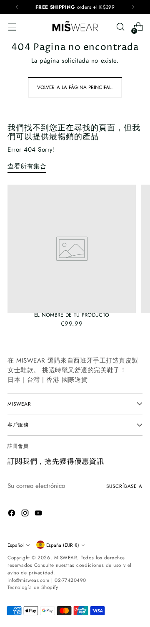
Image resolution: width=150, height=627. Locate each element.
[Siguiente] (133, 7)
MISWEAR (66, 557)
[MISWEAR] (75, 27)
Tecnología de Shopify (33, 587)
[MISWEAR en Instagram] (26, 514)
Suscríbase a (124, 486)
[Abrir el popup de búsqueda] (120, 27)
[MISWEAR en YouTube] (39, 514)
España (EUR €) (62, 544)
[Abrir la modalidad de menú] (11, 27)
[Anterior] (17, 7)
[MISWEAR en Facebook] (13, 514)
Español (16, 544)
